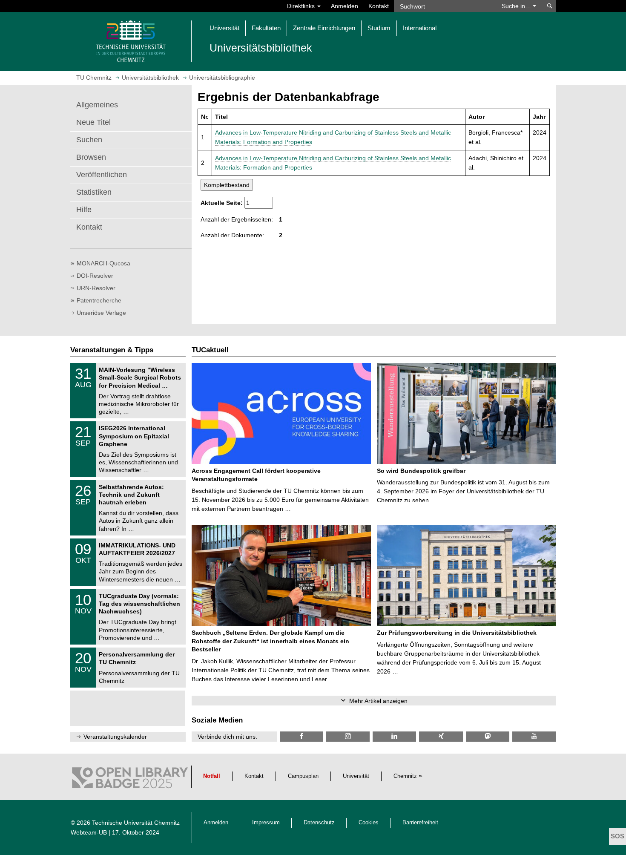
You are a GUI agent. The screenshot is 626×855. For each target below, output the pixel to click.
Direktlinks (301, 6)
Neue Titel (93, 122)
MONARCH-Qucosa (103, 263)
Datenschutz (319, 823)
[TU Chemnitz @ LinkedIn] (394, 736)
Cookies (369, 823)
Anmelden (344, 6)
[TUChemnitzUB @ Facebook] (301, 736)
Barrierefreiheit (420, 823)
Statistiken (94, 192)
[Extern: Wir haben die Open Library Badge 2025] (130, 780)
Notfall (211, 776)
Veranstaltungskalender (115, 736)
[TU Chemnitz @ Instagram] (348, 736)
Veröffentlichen (101, 174)
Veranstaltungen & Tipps (111, 350)
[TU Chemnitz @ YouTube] (534, 736)
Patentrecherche (99, 300)
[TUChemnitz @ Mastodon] (487, 736)
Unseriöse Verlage (101, 312)
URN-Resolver (96, 288)
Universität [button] (224, 28)
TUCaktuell (210, 350)
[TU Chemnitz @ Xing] (440, 736)
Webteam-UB (89, 832)
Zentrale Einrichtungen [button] (324, 28)
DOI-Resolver (95, 275)
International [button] (419, 28)
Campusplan (303, 776)
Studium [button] (379, 28)
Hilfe (84, 209)
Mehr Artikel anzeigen (378, 700)
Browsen (91, 157)
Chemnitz (405, 776)
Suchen (89, 139)
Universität (356, 776)
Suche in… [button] (517, 6)
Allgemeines (97, 105)
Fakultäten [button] (266, 28)
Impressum (266, 823)
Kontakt (378, 6)
